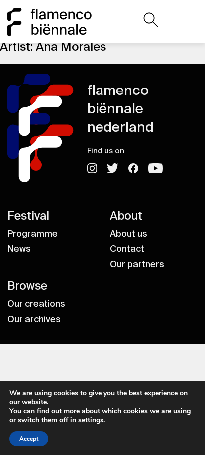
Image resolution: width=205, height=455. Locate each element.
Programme (32, 234)
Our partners (137, 264)
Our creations (36, 304)
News (19, 249)
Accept (28, 439)
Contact (127, 249)
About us (128, 234)
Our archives (34, 319)
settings (90, 420)
